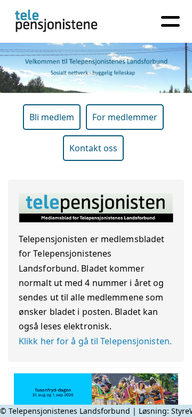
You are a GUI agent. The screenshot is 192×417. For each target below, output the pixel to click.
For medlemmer (124, 117)
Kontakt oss (93, 148)
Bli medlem (51, 117)
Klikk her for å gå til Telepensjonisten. (95, 341)
